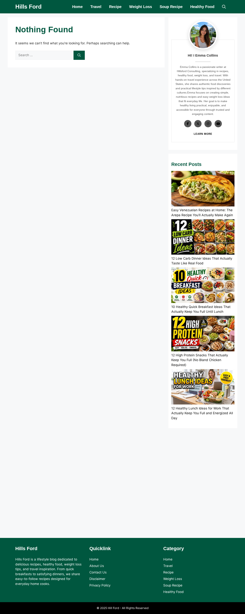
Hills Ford (28, 6)
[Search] (79, 55)
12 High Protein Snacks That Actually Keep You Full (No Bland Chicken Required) (199, 360)
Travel (95, 7)
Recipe (115, 7)
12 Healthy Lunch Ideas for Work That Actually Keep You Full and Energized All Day (202, 413)
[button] (224, 6)
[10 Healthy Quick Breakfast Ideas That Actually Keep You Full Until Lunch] (202, 285)
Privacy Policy (99, 585)
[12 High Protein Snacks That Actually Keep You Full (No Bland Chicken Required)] (202, 334)
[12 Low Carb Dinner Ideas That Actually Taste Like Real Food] (202, 237)
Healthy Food (202, 7)
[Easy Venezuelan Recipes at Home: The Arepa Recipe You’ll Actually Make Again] (202, 189)
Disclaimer (97, 579)
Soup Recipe (171, 7)
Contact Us (98, 572)
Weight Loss (140, 7)
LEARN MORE (203, 133)
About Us (96, 566)
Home (77, 7)
